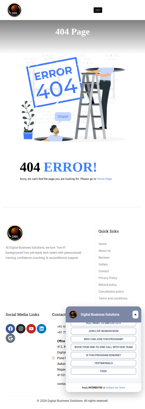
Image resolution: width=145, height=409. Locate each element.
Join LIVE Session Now (103, 330)
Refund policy (108, 285)
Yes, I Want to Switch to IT (103, 323)
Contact (104, 271)
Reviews (104, 257)
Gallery (103, 264)
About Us (105, 251)
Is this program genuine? (103, 355)
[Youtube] (31, 328)
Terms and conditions (113, 298)
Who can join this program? (103, 339)
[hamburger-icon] (98, 10)
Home (102, 244)
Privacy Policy (108, 278)
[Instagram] (20, 328)
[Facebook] (10, 328)
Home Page (104, 179)
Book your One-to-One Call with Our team (104, 347)
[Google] (10, 338)
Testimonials (103, 363)
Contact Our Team (115, 387)
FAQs (103, 371)
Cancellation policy (111, 291)
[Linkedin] (41, 328)
